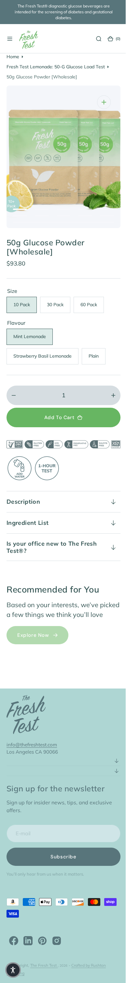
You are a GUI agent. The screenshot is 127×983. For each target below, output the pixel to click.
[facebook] (14, 950)
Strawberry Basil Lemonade (45, 357)
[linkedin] (28, 950)
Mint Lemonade (33, 338)
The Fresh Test (44, 974)
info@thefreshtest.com (32, 754)
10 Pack (25, 306)
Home (13, 57)
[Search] (94, 38)
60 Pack (92, 306)
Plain (97, 357)
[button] (10, 38)
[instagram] (56, 950)
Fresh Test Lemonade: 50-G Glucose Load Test (56, 67)
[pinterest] (42, 950)
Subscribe (61, 866)
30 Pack (58, 306)
